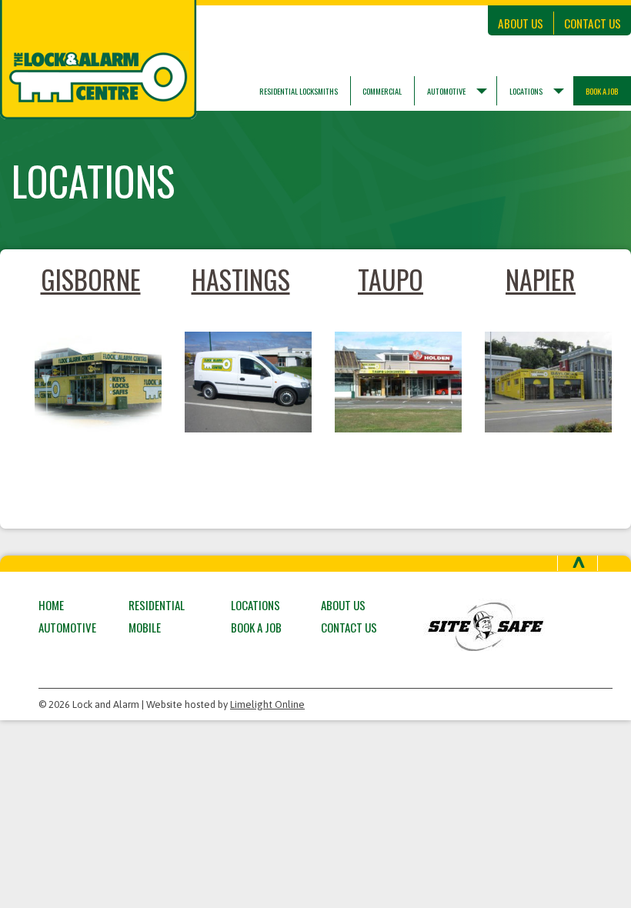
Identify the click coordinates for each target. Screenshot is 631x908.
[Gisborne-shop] (90, 381)
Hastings (241, 279)
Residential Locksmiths (298, 91)
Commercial (382, 91)
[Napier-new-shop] (540, 381)
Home (51, 604)
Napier (541, 279)
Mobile (145, 627)
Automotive (446, 91)
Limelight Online (267, 704)
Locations (526, 91)
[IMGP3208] (240, 381)
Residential (157, 604)
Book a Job (256, 627)
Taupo (390, 279)
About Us (520, 23)
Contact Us (592, 23)
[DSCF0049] (390, 381)
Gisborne (91, 279)
